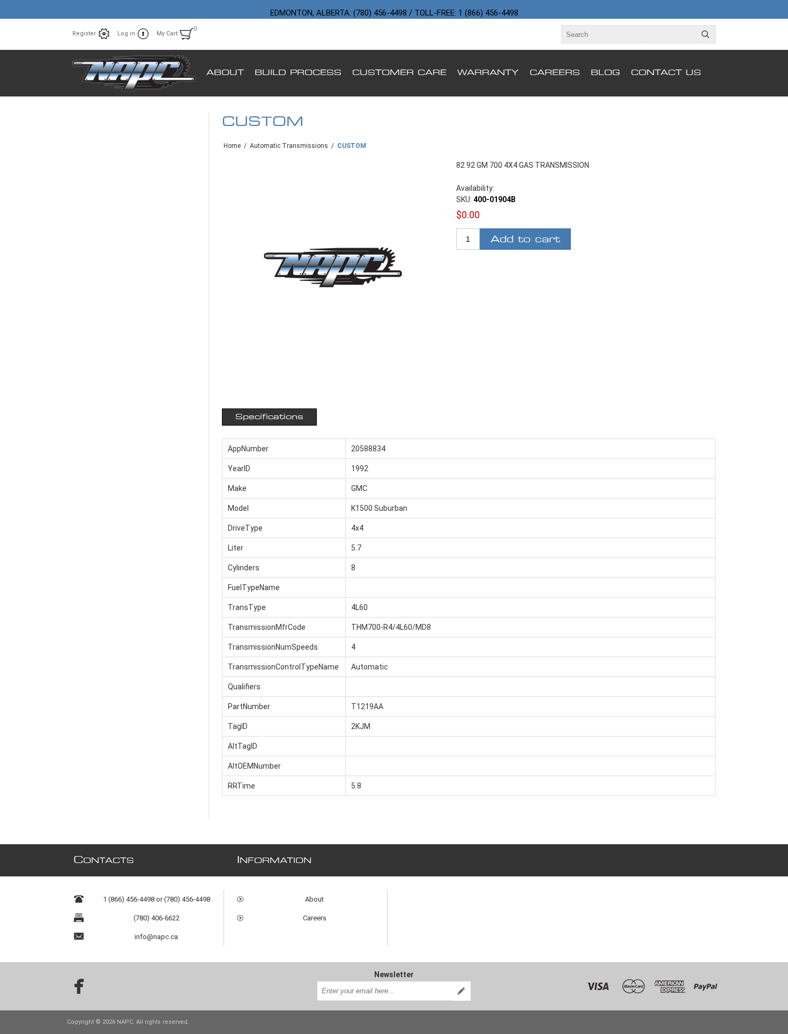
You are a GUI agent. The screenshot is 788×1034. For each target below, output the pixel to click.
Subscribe (461, 991)
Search (705, 34)
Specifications (269, 417)
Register (84, 33)
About (314, 899)
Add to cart (525, 239)
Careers (314, 918)
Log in (126, 33)
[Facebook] (75, 986)
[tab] (269, 417)
